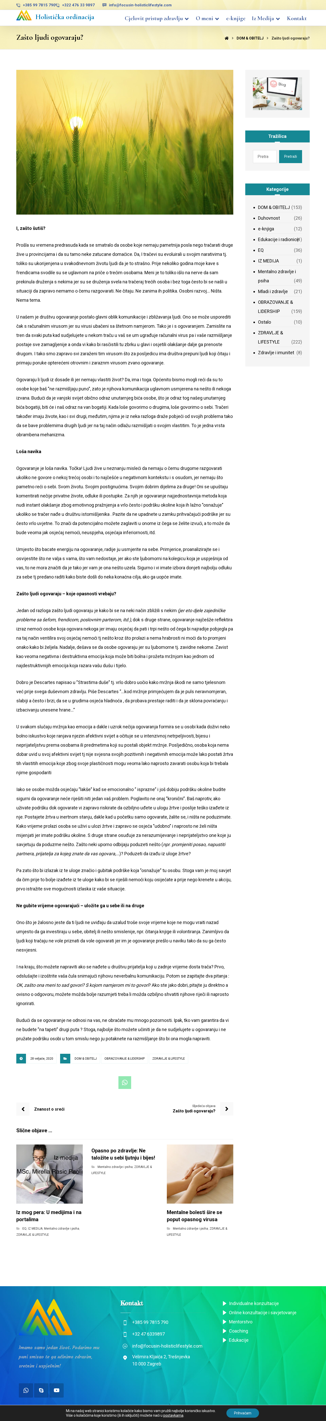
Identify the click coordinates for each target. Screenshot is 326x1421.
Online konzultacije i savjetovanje (262, 1312)
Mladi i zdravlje (273, 291)
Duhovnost (269, 218)
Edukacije (239, 1340)
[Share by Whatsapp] (124, 1082)
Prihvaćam (242, 1413)
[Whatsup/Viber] (26, 1390)
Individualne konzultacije (254, 1303)
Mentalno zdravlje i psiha (61, 1228)
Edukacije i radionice (278, 239)
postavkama (173, 1415)
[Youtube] (56, 1390)
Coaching (238, 1331)
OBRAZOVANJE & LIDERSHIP (124, 1058)
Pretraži (290, 156)
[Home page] (227, 38)
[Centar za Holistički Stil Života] (24, 15)
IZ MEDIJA (35, 1228)
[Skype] (41, 1390)
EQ (24, 1228)
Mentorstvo (240, 1321)
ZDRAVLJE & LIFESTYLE (168, 1058)
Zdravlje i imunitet (276, 352)
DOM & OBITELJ (86, 1058)
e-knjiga (266, 228)
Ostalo (264, 322)
